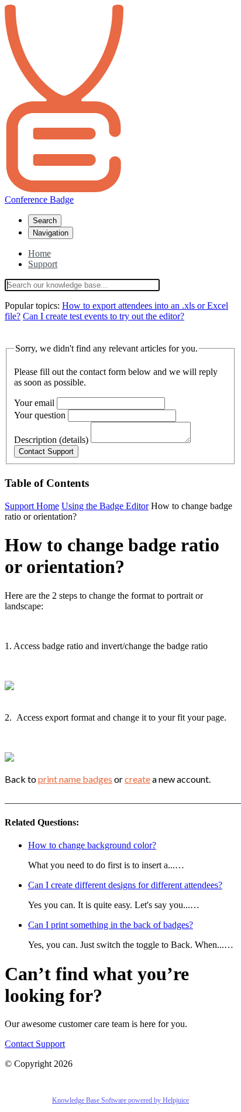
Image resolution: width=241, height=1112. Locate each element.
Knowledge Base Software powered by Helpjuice (120, 1100)
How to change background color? (92, 845)
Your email (34, 403)
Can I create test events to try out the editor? (103, 316)
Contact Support (35, 1044)
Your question (40, 415)
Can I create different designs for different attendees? (125, 885)
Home (39, 253)
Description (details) (51, 440)
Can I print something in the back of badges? (110, 925)
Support (42, 264)
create (137, 778)
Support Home (32, 506)
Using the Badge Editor (105, 506)
